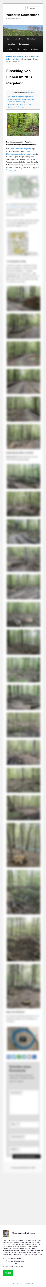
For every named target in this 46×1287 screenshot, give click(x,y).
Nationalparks (19, 39)
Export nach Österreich (16, 107)
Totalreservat (11, 170)
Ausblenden (30, 92)
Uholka (9, 49)
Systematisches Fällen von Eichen (20, 104)
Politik (18, 49)
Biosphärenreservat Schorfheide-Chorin (20, 154)
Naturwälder (11, 44)
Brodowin (26, 151)
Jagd (25, 49)
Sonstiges (34, 49)
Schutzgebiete (24, 44)
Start (8, 39)
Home (8, 56)
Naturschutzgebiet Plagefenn (20, 148)
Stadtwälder (31, 39)
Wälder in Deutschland (22, 14)
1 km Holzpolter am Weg (16, 102)
